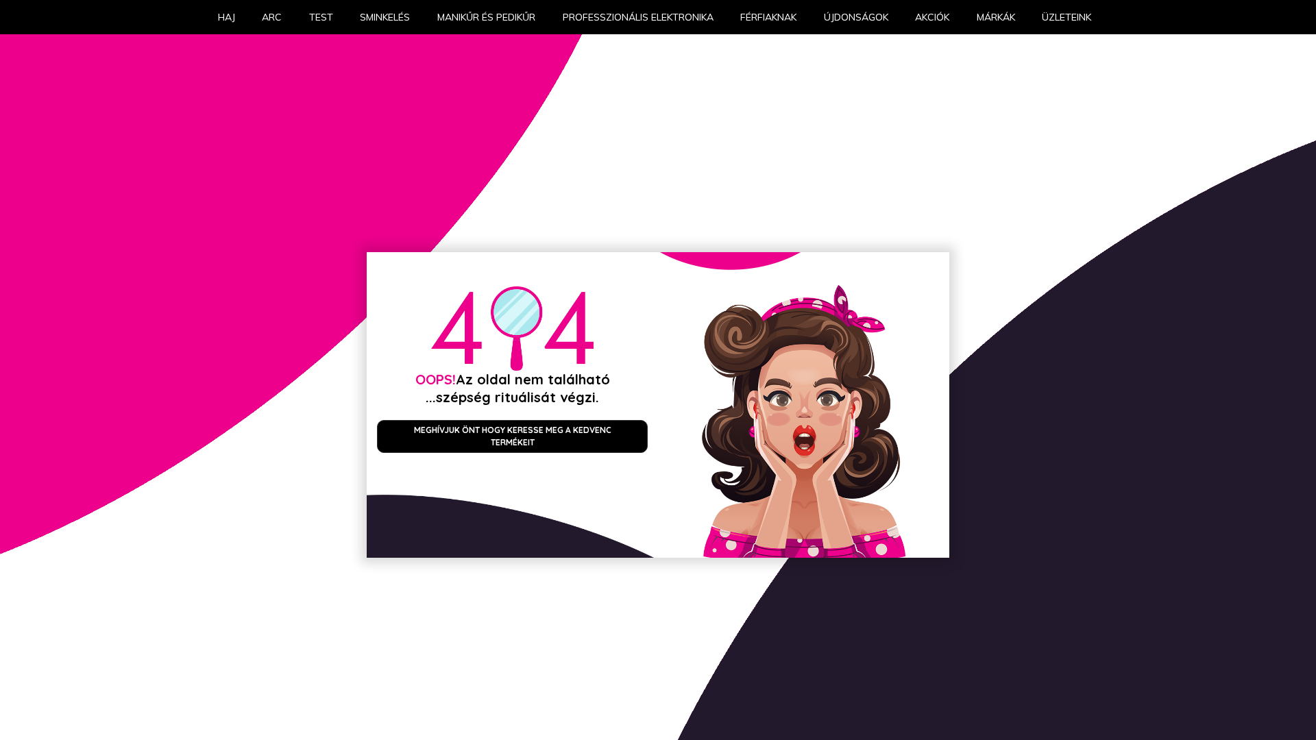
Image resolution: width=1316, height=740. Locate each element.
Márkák (996, 17)
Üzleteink (1066, 17)
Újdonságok (856, 17)
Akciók (932, 17)
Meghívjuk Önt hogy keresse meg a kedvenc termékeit (512, 436)
